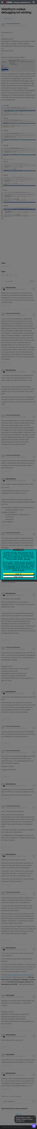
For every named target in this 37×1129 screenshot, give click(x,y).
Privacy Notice (11, 566)
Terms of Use (24, 566)
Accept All (18, 574)
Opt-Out (22, 570)
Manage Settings (18, 576)
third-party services (14, 567)
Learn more (27, 559)
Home (8, 2)
